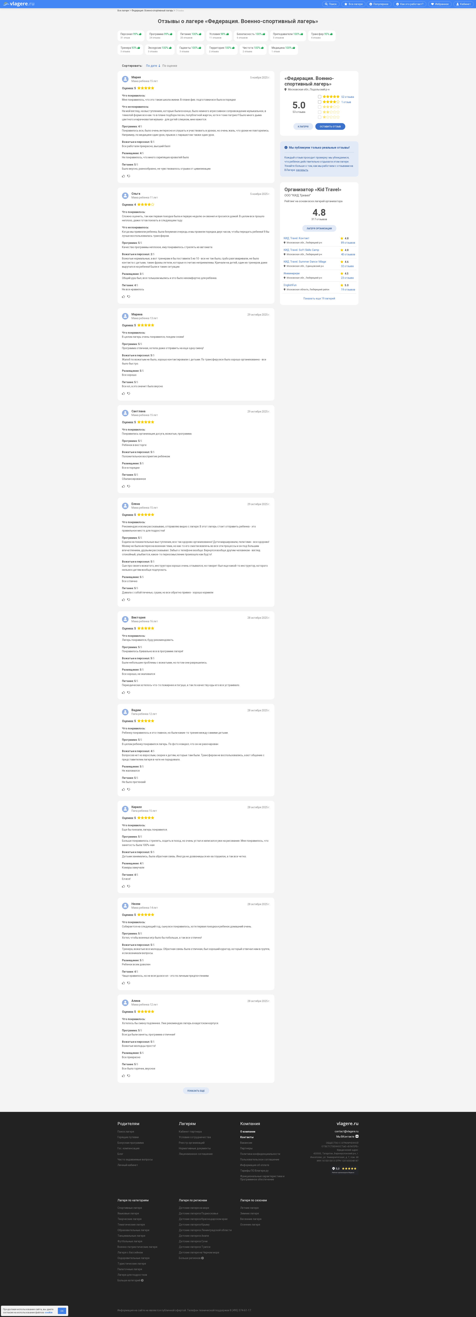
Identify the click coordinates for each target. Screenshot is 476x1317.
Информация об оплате (254, 1165)
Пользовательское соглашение (259, 1159)
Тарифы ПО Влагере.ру (254, 1170)
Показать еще (196, 1091)
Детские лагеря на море (194, 1207)
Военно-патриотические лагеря (137, 1246)
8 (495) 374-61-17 (240, 1310)
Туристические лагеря (132, 1263)
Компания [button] (250, 1123)
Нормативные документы (195, 1148)
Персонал (129, 36)
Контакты (247, 1137)
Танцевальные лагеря (131, 1235)
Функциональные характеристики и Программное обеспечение (262, 1178)
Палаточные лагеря (130, 1269)
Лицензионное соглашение (196, 1153)
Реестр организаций (192, 1142)
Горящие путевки (128, 1137)
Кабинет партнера (190, 1131)
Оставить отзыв (330, 126)
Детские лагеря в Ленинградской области (205, 1230)
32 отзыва (347, 266)
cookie (48, 1312)
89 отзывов (348, 242)
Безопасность (249, 36)
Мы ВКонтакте (345, 1136)
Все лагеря (356, 4)
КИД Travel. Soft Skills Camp (301, 250)
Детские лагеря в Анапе (194, 1235)
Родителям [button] (128, 1123)
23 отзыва (347, 277)
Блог (120, 1153)
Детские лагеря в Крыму (194, 1224)
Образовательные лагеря (133, 1230)
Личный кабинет (128, 1165)
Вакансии (246, 1142)
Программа (159, 36)
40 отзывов (348, 254)
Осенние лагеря (250, 1224)
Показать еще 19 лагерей (319, 298)
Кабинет (465, 4)
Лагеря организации (319, 228)
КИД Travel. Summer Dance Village (305, 261)
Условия (217, 36)
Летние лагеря (249, 1207)
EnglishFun (290, 285)
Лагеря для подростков (132, 1274)
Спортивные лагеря (130, 1207)
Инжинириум (292, 273)
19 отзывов (348, 289)
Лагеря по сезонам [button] (253, 1200)
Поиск (333, 4)
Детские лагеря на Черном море (199, 1252)
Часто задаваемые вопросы (135, 1159)
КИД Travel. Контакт (296, 238)
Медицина (282, 49)
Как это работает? (411, 4)
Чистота (251, 49)
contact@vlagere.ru (346, 1131)
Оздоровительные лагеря (133, 1258)
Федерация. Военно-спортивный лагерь (152, 10)
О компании (247, 1131)
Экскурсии (158, 49)
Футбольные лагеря (130, 1241)
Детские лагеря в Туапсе (194, 1246)
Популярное (381, 4)
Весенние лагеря (250, 1219)
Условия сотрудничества (195, 1137)
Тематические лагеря (131, 1224)
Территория (220, 49)
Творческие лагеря (129, 1219)
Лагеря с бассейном (130, 1252)
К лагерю (303, 126)
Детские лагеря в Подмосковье (198, 1213)
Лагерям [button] (187, 1123)
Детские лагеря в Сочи (193, 1241)
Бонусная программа (131, 1142)
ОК (62, 1311)
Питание (189, 36)
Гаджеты (189, 49)
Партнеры (246, 1148)
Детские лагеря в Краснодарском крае (203, 1219)
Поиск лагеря (126, 1131)
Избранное (442, 4)
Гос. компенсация (128, 1148)
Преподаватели (286, 36)
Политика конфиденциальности (260, 1153)
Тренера (128, 49)
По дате (151, 66)
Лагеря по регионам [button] (193, 1200)
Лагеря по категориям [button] (133, 1200)
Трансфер (320, 36)
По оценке (169, 66)
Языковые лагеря (128, 1213)
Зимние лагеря (249, 1213)
